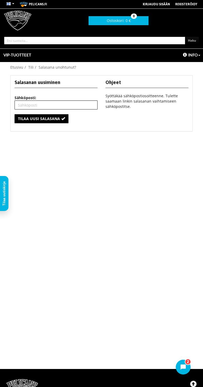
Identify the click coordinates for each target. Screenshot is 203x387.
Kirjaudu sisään (156, 4)
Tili (31, 67)
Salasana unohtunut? (57, 67)
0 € (121, 19)
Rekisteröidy (186, 4)
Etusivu (16, 67)
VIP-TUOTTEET (17, 55)
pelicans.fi (37, 4)
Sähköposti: (25, 97)
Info (193, 55)
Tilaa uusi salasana (39, 118)
